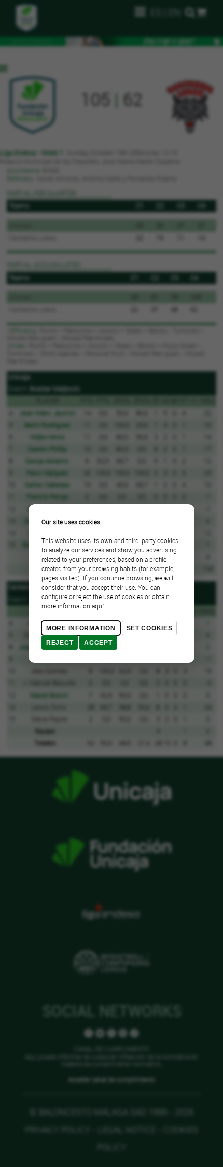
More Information (81, 628)
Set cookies (150, 628)
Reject (59, 642)
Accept (98, 642)
